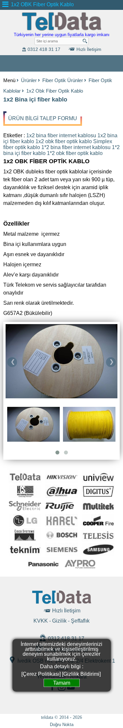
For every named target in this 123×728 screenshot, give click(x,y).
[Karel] (61, 525)
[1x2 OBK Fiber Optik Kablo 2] (61, 362)
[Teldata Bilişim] (61, 29)
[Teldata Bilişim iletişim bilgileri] (61, 603)
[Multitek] (98, 511)
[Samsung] (98, 554)
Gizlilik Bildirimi (81, 674)
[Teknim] (25, 554)
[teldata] (25, 481)
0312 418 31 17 (65, 638)
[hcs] (25, 496)
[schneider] (25, 511)
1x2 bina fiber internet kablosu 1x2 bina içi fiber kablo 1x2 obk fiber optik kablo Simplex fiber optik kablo (60, 141)
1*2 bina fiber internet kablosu (76, 147)
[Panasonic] (43, 568)
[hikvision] (61, 481)
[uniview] (98, 481)
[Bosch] (61, 539)
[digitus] (98, 496)
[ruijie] (61, 511)
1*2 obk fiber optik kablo (75, 153)
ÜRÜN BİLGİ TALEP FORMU (42, 118)
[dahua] (61, 496)
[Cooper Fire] (98, 525)
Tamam (61, 683)
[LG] (25, 525)
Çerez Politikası (41, 674)
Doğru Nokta (61, 724)
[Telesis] (98, 539)
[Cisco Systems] (25, 539)
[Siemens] (61, 554)
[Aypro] (79, 568)
